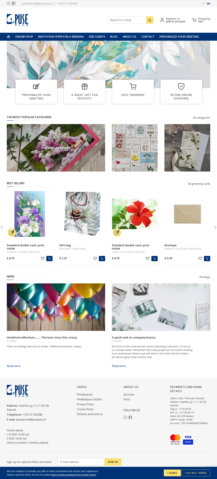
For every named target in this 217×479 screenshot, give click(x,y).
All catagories (201, 117)
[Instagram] (8, 4)
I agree (172, 472)
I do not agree (196, 472)
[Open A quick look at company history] (161, 307)
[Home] (8, 36)
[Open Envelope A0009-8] (187, 214)
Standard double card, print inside (25, 246)
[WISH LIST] (42, 258)
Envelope (170, 245)
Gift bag (65, 245)
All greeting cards (199, 184)
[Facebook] (13, 4)
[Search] (149, 20)
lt (203, 3)
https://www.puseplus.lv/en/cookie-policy (73, 474)
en (208, 3)
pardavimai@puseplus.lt (37, 3)
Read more (14, 366)
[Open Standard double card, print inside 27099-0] (135, 214)
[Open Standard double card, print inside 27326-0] (30, 214)
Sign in (113, 461)
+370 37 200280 (67, 3)
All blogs (204, 277)
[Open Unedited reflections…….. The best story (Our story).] (56, 307)
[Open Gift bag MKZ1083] (82, 214)
